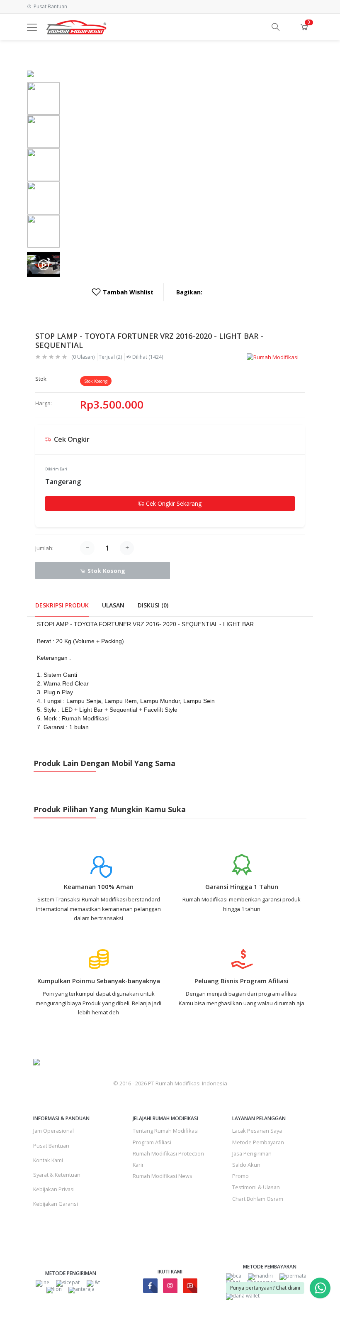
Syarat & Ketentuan (56, 1174)
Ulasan (113, 605)
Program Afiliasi (152, 1142)
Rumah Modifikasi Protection (168, 1153)
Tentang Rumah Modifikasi (166, 1130)
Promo (240, 1176)
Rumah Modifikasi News (162, 1176)
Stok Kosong (105, 571)
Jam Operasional (53, 1130)
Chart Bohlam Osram (257, 1198)
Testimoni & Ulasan (256, 1187)
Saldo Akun (246, 1164)
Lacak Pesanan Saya (257, 1130)
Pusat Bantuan (51, 1145)
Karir (138, 1164)
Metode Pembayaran (258, 1142)
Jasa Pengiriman (252, 1153)
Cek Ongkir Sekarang (173, 503)
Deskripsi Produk (62, 605)
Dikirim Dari (56, 469)
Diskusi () (153, 605)
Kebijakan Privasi (54, 1189)
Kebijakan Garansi (55, 1203)
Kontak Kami (48, 1160)
